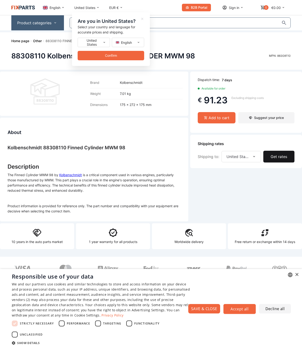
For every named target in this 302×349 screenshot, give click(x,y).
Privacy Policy (112, 315)
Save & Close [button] (204, 308)
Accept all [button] (239, 309)
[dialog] (151, 309)
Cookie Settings (87, 315)
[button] (101, 342)
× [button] (296, 274)
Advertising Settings (148, 310)
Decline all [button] (275, 308)
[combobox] (290, 274)
